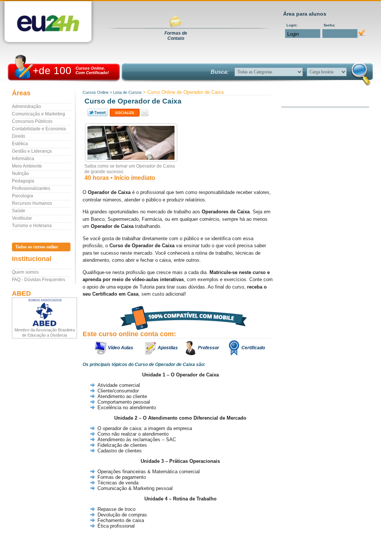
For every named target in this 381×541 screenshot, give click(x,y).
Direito (18, 136)
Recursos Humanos (32, 203)
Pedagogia (23, 181)
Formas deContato (175, 36)
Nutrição (20, 173)
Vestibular (22, 218)
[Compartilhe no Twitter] (97, 112)
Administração (26, 106)
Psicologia (22, 195)
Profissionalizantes (31, 188)
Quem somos (25, 272)
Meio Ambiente (27, 166)
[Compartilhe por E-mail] (145, 113)
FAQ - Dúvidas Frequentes (38, 279)
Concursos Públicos (32, 121)
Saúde (18, 210)
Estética (20, 143)
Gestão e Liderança (32, 151)
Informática (23, 158)
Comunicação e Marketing (38, 114)
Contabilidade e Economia (39, 128)
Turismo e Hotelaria (32, 225)
